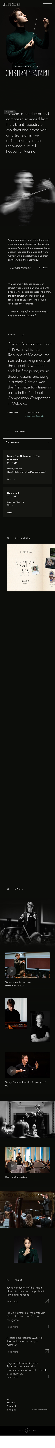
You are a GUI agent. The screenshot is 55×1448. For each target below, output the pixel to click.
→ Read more (43, 268)
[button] (27, 965)
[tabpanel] (27, 485)
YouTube (11, 1402)
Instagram (11, 1409)
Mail (9, 1399)
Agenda (9, 111)
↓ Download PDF (32, 412)
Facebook (11, 1406)
